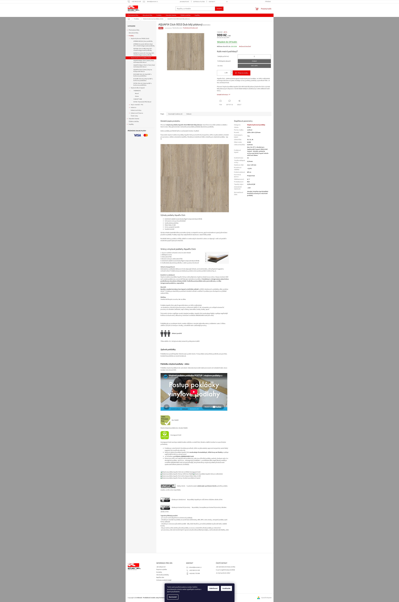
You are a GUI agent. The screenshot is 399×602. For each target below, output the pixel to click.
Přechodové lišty (134, 30)
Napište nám (160, 577)
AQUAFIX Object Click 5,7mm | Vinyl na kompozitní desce (144, 66)
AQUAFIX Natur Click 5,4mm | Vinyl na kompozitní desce (143, 61)
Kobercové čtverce (137, 113)
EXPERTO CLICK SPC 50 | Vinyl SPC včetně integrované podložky (143, 54)
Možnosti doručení (245, 47)
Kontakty (212, 2)
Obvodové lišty (133, 33)
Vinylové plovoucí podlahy (256, 125)
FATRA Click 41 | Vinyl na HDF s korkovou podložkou (142, 84)
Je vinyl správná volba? (223, 573)
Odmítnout (213, 588)
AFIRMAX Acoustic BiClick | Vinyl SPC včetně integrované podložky (144, 45)
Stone (137, 96)
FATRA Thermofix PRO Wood (142, 102)
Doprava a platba (199, 2)
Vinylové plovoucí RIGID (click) (140, 39)
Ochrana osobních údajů (163, 580)
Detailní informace (222, 95)
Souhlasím (226, 588)
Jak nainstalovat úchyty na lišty (225, 567)
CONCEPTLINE (137, 99)
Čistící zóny (134, 116)
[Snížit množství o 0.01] (232, 74)
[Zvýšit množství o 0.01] (232, 71)
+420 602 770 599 (194, 573)
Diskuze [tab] (189, 114)
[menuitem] (133, 15)
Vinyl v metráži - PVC (137, 105)
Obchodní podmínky (162, 575)
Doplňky (131, 124)
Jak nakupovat (184, 2)
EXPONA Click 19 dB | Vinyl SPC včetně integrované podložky (142, 50)
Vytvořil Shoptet (266, 598)
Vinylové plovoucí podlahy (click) (141, 58)
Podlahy (131, 36)
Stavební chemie (134, 119)
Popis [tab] (162, 114)
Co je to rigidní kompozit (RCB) (225, 570)
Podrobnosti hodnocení (190, 28)
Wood (137, 93)
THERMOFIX (137, 91)
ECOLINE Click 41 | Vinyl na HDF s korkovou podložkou (143, 80)
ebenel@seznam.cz (195, 567)
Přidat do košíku (243, 73)
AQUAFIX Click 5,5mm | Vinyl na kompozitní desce (142, 71)
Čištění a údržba (134, 121)
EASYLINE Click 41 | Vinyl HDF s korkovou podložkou (142, 75)
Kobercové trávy (136, 110)
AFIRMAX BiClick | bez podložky (143, 41)
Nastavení (173, 597)
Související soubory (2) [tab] (175, 114)
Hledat (219, 9)
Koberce (133, 107)
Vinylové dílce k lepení (138, 88)
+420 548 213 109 (194, 570)
